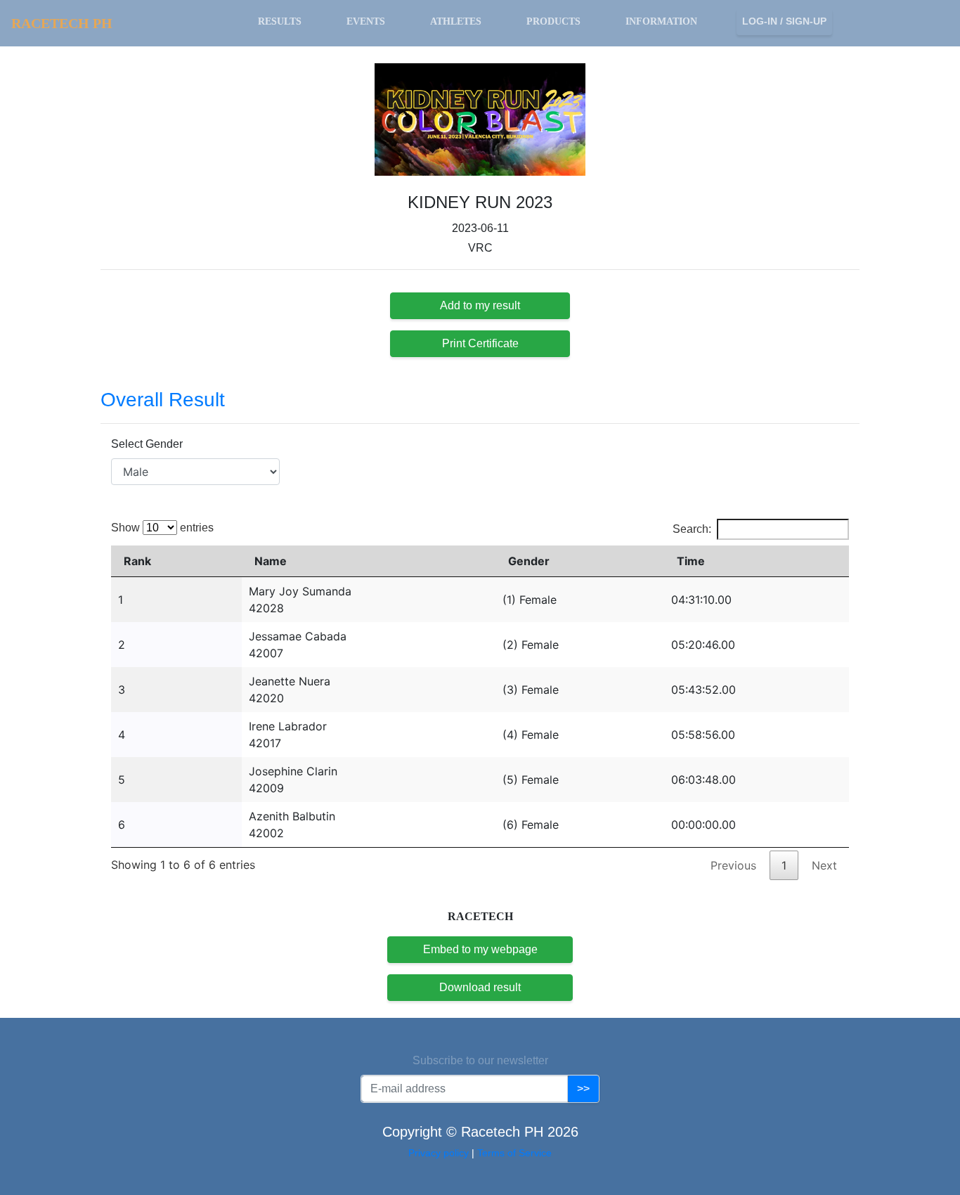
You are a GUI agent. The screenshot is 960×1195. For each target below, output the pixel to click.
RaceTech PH (61, 23)
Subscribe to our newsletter (480, 1060)
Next (824, 865)
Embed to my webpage (480, 949)
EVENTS (365, 21)
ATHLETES (455, 21)
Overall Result (162, 400)
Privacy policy (440, 1152)
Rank (137, 561)
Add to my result (480, 305)
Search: (692, 529)
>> (583, 1088)
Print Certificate (480, 343)
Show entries (162, 528)
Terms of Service (514, 1152)
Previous (733, 865)
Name (270, 561)
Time (691, 561)
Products (553, 21)
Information (661, 21)
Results (279, 21)
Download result (480, 987)
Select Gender (147, 444)
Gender (529, 561)
